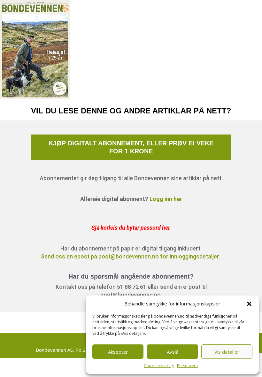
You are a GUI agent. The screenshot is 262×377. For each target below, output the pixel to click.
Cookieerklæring (159, 365)
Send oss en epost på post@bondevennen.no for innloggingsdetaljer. (131, 256)
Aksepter (118, 352)
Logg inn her (166, 199)
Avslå (172, 352)
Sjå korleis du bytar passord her (130, 227)
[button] (249, 304)
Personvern (187, 365)
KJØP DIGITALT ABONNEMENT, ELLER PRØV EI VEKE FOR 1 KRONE (131, 147)
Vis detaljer (226, 352)
